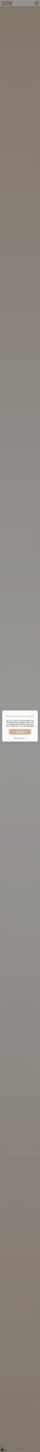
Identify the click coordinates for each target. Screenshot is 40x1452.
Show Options (19, 738)
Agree (21, 731)
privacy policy (29, 726)
